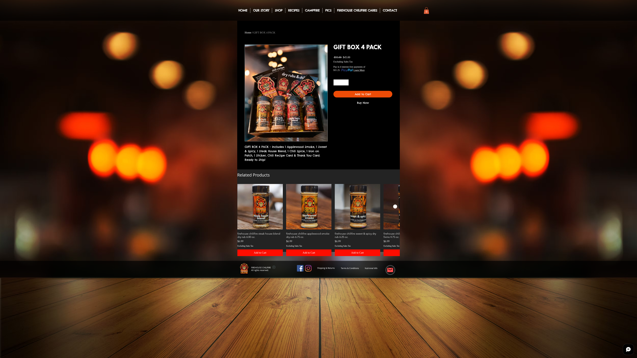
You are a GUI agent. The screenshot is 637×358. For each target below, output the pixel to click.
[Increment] (346, 82)
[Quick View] (260, 206)
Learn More (359, 70)
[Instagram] (308, 268)
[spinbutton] (341, 82)
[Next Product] (395, 207)
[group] (318, 220)
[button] (426, 10)
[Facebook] (300, 268)
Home (248, 32)
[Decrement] (336, 82)
